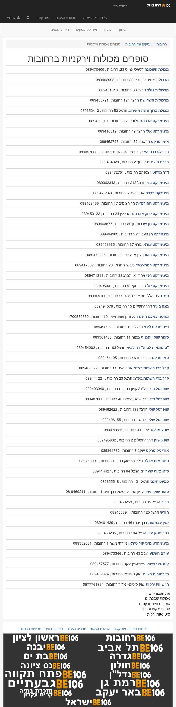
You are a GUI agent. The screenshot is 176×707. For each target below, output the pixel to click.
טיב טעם (161, 295)
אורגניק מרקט (157, 450)
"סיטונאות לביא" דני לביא (147, 347)
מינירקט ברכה (157, 192)
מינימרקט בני (158, 182)
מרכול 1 (162, 79)
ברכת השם (160, 161)
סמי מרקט (160, 357)
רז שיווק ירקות (157, 584)
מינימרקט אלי (157, 131)
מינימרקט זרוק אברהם (150, 213)
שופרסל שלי (159, 409)
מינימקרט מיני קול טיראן (148, 543)
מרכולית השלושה (154, 100)
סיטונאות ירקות (158, 614)
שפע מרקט (160, 429)
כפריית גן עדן (158, 532)
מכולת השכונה (157, 69)
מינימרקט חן (158, 223)
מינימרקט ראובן (156, 254)
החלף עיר (120, 5)
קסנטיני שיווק (157, 563)
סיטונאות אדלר (156, 460)
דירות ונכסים (60, 29)
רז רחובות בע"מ (156, 574)
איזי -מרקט (160, 141)
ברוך (165, 501)
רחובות (162, 44)
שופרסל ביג (159, 388)
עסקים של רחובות (138, 44)
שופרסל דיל (159, 399)
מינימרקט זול (158, 285)
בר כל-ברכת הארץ (154, 151)
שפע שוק (161, 440)
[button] (13, 17)
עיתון (122, 29)
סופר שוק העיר (157, 491)
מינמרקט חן (159, 234)
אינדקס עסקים (86, 29)
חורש (164, 512)
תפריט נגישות (93, 17)
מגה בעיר (161, 306)
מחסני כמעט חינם (154, 316)
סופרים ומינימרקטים (154, 603)
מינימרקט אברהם (154, 120)
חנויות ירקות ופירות (155, 608)
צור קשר (43, 17)
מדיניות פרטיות (30, 628)
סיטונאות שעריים (154, 471)
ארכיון (108, 29)
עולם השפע (159, 553)
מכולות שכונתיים (157, 598)
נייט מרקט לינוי (156, 326)
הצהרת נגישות (65, 17)
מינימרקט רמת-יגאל (152, 265)
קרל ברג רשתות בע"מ (151, 367)
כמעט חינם (159, 481)
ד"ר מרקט (160, 172)
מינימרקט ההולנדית (152, 203)
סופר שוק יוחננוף (155, 337)
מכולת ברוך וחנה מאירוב (148, 110)
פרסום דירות (138, 628)
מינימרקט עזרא (156, 244)
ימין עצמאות (158, 522)
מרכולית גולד (158, 90)
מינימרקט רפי (157, 275)
